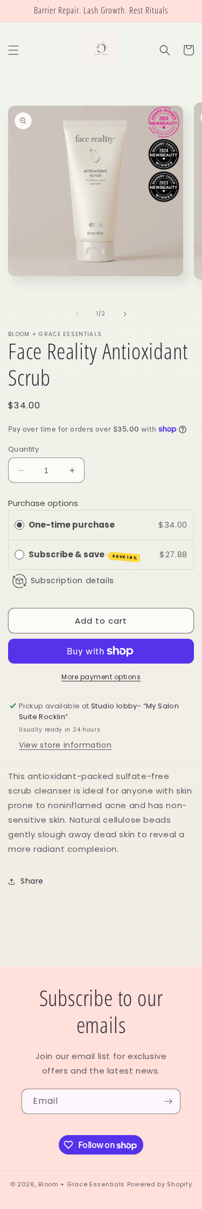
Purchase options (43, 503)
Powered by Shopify (159, 1184)
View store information (65, 745)
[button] (13, 50)
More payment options (101, 676)
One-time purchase (72, 524)
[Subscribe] (168, 1101)
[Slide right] (125, 314)
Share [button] (32, 881)
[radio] (19, 524)
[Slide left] (77, 314)
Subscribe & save (83, 555)
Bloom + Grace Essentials (81, 1184)
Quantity (23, 449)
